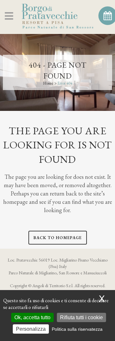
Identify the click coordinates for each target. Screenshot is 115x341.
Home (48, 83)
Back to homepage (58, 237)
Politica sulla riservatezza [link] (77, 329)
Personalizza (31, 329)
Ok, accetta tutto (32, 317)
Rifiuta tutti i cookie (81, 317)
